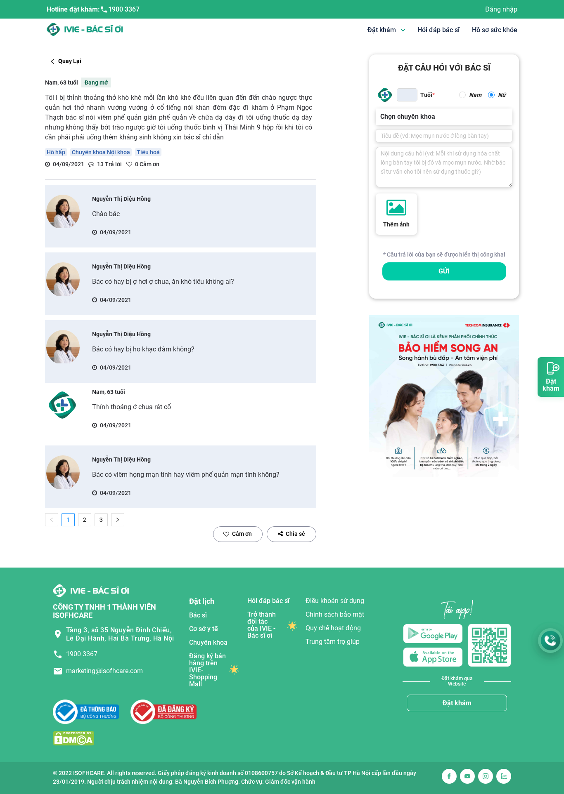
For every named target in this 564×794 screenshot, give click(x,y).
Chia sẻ (295, 533)
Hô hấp (56, 152)
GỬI (444, 271)
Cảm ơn (242, 533)
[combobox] (381, 117)
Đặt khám (457, 703)
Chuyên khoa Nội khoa (101, 152)
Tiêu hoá (148, 152)
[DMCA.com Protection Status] (73, 738)
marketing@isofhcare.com (104, 671)
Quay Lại (69, 61)
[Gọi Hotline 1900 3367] (550, 640)
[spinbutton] (407, 95)
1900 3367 (124, 9)
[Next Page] (117, 519)
